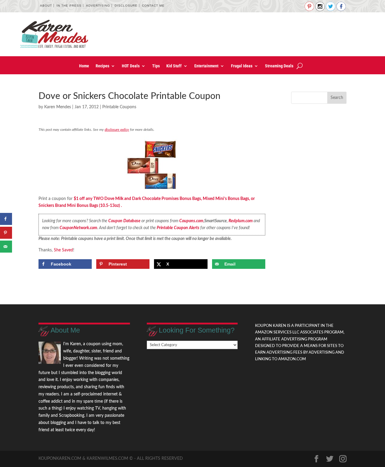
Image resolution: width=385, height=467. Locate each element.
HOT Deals (131, 66)
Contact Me (153, 5)
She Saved (63, 250)
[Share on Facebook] (6, 219)
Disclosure (126, 5)
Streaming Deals (279, 66)
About (46, 5)
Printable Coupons (119, 107)
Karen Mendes (57, 107)
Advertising (98, 5)
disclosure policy (117, 129)
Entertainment (206, 66)
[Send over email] (6, 247)
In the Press (69, 5)
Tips (156, 66)
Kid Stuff (174, 66)
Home (84, 66)
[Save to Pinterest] (6, 233)
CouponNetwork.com (78, 228)
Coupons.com (191, 221)
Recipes (102, 66)
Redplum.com (241, 221)
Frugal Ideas (241, 66)
